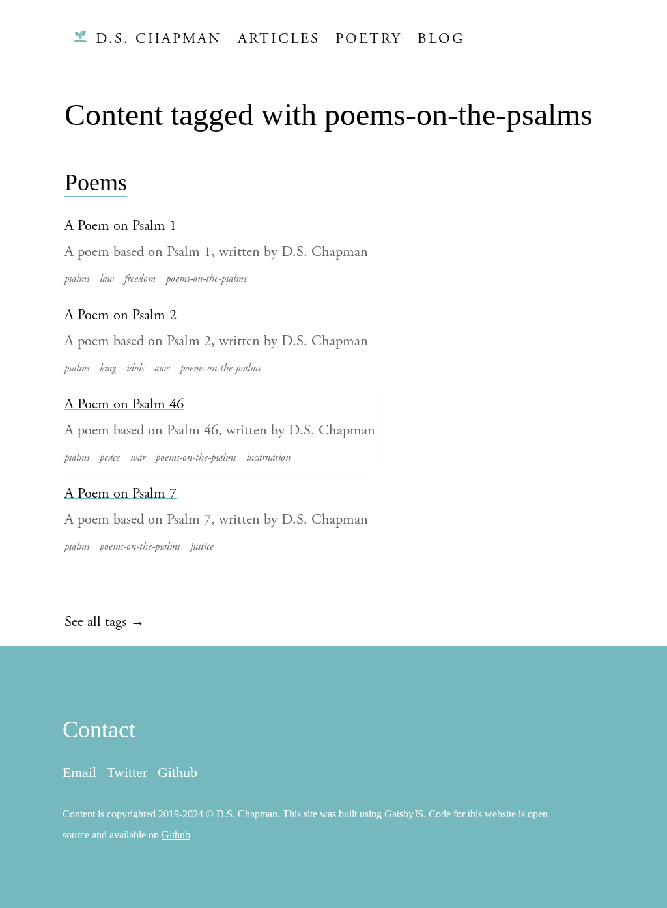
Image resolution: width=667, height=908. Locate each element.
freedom (140, 278)
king (108, 368)
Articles (279, 38)
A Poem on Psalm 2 (120, 314)
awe (162, 368)
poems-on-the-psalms (206, 278)
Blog (441, 38)
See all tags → (104, 621)
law (107, 278)
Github (177, 772)
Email (79, 772)
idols (135, 368)
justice (202, 546)
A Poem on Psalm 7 (120, 493)
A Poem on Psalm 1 (120, 225)
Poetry (368, 38)
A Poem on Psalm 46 (124, 404)
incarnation (268, 457)
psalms (76, 278)
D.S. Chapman (159, 38)
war (137, 457)
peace (110, 457)
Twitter (127, 772)
